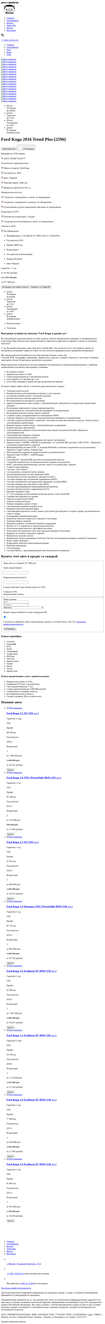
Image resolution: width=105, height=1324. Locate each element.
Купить (10, 770)
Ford (9, 50)
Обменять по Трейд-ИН (40, 287)
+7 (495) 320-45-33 (15, 1273)
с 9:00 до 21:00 (27, 1283)
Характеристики (8, 149)
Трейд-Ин (11, 25)
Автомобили (12, 20)
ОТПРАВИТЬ (9, 629)
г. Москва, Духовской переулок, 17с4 (24, 1264)
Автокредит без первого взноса (15, 287)
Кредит (10, 23)
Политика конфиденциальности (16, 1288)
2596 (9, 54)
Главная (10, 18)
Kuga (9, 52)
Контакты (11, 30)
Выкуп (10, 28)
